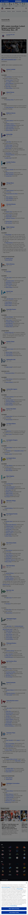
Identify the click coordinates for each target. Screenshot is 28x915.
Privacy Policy (20, 888)
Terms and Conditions (6, 887)
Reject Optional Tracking (14, 908)
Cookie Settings (13, 905)
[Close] (26, 882)
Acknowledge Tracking (14, 912)
